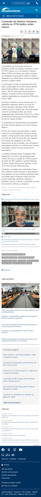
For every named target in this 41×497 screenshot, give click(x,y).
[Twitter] (9, 450)
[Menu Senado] (4, 3)
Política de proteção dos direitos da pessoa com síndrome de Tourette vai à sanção (19, 340)
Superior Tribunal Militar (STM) (22, 263)
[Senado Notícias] (11, 10)
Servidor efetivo (7, 469)
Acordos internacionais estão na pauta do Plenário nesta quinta (20, 440)
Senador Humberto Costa (26, 257)
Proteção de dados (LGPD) (11, 483)
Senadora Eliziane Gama (9, 257)
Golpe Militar (22, 261)
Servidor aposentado (9, 475)
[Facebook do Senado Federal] (4, 450)
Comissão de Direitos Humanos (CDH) (13, 254)
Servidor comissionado (10, 472)
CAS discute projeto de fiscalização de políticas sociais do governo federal (19, 325)
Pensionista (6, 478)
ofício (16, 71)
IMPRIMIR (6, 270)
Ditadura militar (6, 263)
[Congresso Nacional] (7, 455)
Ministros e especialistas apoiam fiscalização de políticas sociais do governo (19, 317)
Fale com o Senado (10, 486)
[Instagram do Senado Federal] (14, 450)
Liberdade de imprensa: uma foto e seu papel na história (19, 244)
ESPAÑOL (13, 459)
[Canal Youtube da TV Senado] (19, 450)
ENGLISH (5, 459)
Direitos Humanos (33, 261)
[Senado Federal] (20, 3)
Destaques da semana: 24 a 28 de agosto (14, 435)
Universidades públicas (9, 261)
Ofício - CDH (7, 236)
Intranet (6, 465)
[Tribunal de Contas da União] (12, 455)
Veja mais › (36, 445)
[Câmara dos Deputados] (3, 455)
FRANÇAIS (22, 459)
